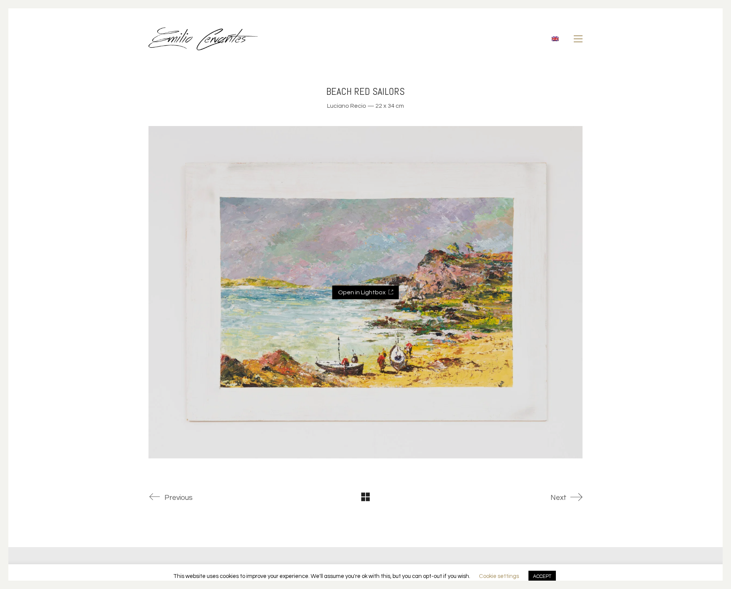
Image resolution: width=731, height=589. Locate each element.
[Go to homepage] (203, 38)
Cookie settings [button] (499, 576)
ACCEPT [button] (542, 576)
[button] (578, 39)
